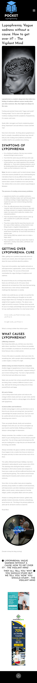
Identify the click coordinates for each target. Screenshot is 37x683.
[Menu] (34, 10)
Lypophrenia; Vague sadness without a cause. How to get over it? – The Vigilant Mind (17, 34)
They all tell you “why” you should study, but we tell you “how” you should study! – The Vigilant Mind (19, 575)
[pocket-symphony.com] (11, 19)
